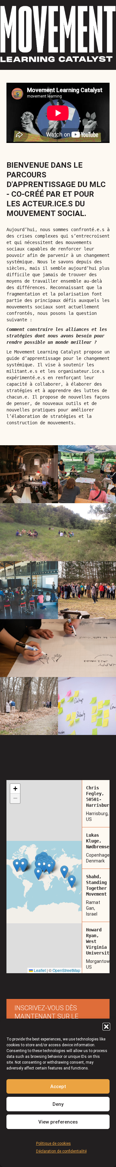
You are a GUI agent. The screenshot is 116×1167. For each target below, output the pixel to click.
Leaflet (39, 970)
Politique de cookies (53, 1143)
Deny (58, 1104)
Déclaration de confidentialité (61, 1151)
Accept (58, 1086)
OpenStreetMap (66, 970)
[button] (106, 1026)
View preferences (58, 1122)
